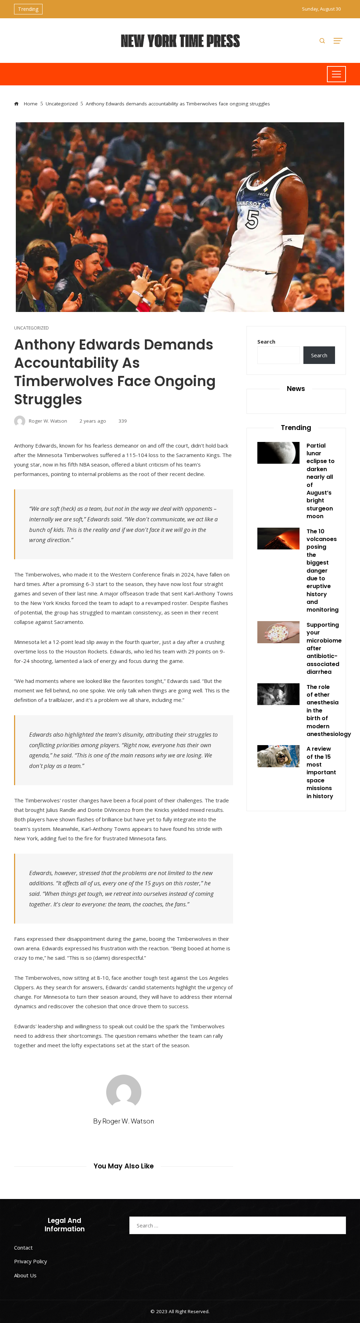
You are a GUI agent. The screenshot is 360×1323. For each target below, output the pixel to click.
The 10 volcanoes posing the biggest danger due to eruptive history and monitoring (323, 570)
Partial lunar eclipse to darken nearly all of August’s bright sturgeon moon (321, 481)
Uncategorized (31, 328)
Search (266, 341)
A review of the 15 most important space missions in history (321, 772)
